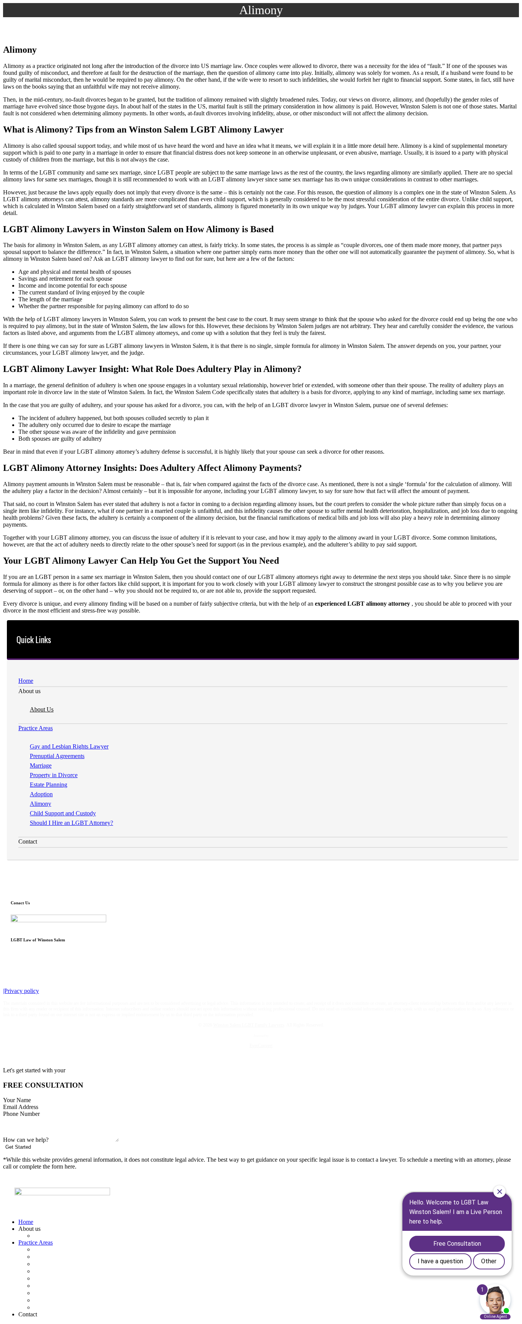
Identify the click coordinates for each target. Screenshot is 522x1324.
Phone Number (22, 1114)
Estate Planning (48, 784)
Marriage (41, 765)
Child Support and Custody (63, 813)
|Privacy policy (21, 991)
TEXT (195, 1316)
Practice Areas (35, 728)
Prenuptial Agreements (57, 756)
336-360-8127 (28, 955)
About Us (41, 709)
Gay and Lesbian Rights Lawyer (69, 746)
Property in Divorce (54, 775)
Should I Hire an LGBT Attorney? (71, 823)
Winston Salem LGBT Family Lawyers (248, 1025)
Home (25, 680)
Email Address (21, 1107)
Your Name (17, 1100)
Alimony (40, 803)
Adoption (41, 794)
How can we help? (26, 1139)
